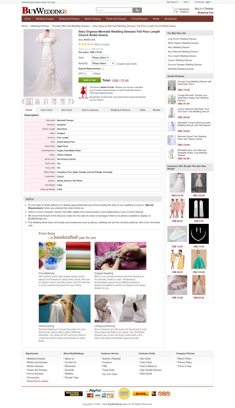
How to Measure (148, 366)
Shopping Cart (205, 12)
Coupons (107, 362)
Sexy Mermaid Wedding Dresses (183, 51)
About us (69, 358)
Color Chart (146, 362)
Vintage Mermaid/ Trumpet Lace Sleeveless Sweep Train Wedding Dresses (193, 98)
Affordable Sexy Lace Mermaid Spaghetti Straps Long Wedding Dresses (192, 152)
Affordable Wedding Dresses (181, 68)
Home (28, 18)
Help (186, 1)
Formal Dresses (139, 18)
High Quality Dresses (150, 369)
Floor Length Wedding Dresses (182, 55)
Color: (81, 57)
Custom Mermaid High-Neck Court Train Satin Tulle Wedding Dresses (193, 110)
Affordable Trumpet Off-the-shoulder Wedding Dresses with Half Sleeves (194, 124)
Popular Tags (71, 377)
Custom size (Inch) (127, 63)
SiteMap (69, 373)
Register (209, 8)
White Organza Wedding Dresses (183, 42)
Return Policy (184, 358)
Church (60, 176)
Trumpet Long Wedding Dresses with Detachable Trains (195, 82)
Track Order (108, 369)
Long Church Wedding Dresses (182, 38)
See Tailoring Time (103, 92)
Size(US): (83, 63)
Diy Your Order (110, 374)
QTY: (81, 73)
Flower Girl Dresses (116, 18)
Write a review (101, 44)
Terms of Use (184, 366)
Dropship (69, 369)
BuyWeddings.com (117, 404)
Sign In (198, 8)
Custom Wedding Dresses (180, 60)
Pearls (156, 18)
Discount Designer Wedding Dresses (185, 64)
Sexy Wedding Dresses (179, 47)
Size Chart (145, 358)
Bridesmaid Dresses (69, 18)
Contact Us (70, 362)
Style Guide (146, 373)
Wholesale (70, 366)
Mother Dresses (93, 18)
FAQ (104, 366)
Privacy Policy (185, 362)
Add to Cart (89, 80)
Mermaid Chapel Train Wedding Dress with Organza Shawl (192, 137)
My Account (172, 1)
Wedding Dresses (45, 18)
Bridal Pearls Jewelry (37, 381)
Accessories (170, 18)
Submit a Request (111, 358)
